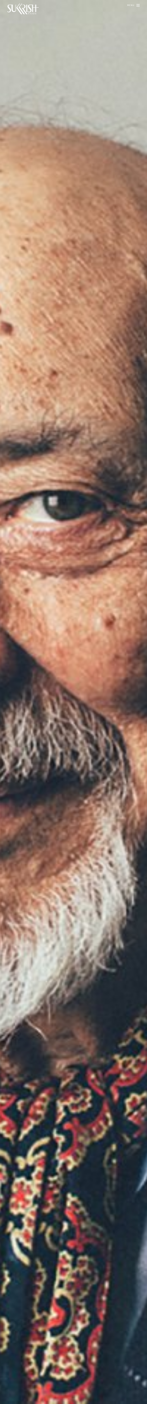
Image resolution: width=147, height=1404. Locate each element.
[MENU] (138, 5)
